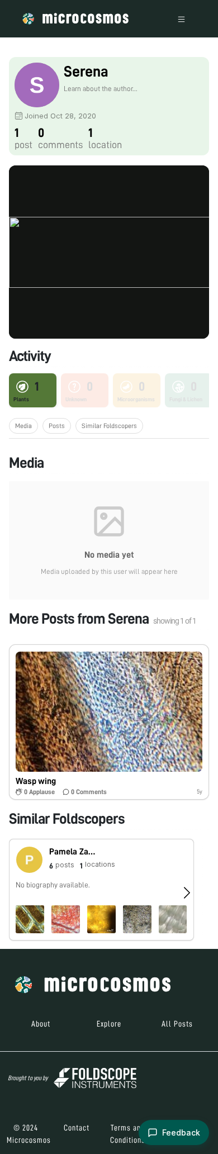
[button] (109, 721)
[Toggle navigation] (181, 18)
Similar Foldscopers (109, 425)
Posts (57, 425)
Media (23, 425)
